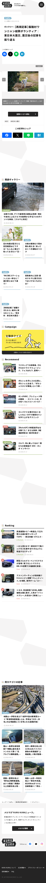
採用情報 (5, 871)
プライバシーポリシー (35, 868)
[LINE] (16, 54)
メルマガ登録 (23, 828)
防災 (7, 121)
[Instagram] (42, 844)
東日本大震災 (15, 121)
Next (42, 79)
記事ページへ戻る (23, 114)
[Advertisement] (23, 473)
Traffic (10, 802)
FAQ (12, 871)
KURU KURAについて (9, 868)
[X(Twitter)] (36, 844)
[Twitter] (10, 54)
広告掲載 (21, 868)
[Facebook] (4, 54)
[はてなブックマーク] (22, 54)
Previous (4, 79)
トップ (4, 802)
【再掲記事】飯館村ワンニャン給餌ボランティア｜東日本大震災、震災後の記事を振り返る (22, 802)
